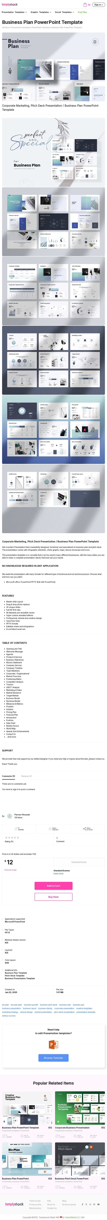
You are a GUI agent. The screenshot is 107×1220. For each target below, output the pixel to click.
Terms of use (35, 1201)
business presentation (11, 1008)
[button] (53, 886)
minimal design (26, 1012)
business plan (65, 1005)
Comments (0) (8, 776)
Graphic (40, 12)
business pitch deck (48, 1005)
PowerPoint (36, 27)
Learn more (58, 873)
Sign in (97, 5)
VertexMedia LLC (72, 1217)
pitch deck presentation (64, 1012)
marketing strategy (10, 1012)
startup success (9, 1016)
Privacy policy (35, 1204)
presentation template (85, 1012)
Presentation (13, 12)
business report (29, 1008)
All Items (5, 27)
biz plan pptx (16, 1005)
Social (63, 12)
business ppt (78, 1005)
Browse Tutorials (53, 1058)
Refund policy (35, 1208)
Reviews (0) (26, 776)
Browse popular (69, 1204)
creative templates (84, 1008)
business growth (31, 1005)
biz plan (5, 1005)
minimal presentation (43, 1012)
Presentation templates (20, 27)
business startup (45, 1008)
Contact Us (52, 1208)
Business (46, 27)
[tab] (8, 776)
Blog (64, 1201)
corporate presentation (64, 1008)
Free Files (82, 12)
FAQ (49, 1201)
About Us (51, 1204)
